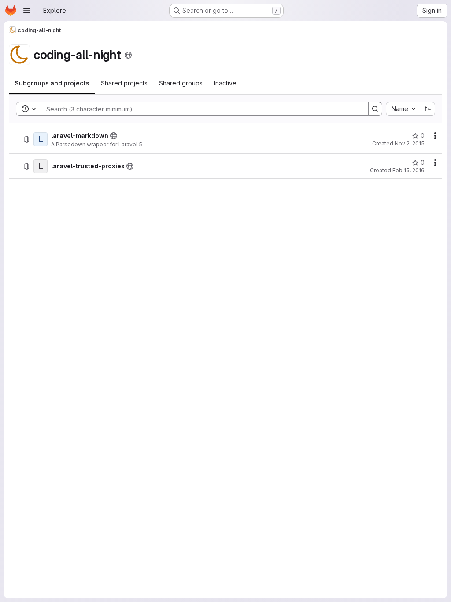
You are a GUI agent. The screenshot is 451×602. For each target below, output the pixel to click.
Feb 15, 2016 (408, 170)
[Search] (375, 109)
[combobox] (403, 109)
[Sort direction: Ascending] (428, 109)
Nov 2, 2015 (410, 143)
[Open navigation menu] (27, 11)
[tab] (52, 83)
